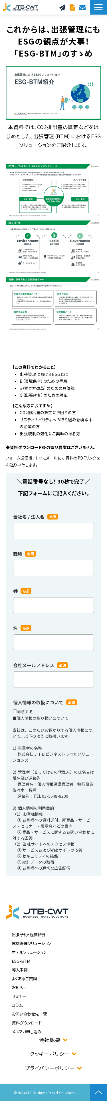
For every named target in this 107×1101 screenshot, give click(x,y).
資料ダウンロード (73, 7)
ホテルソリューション (29, 952)
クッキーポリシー (49, 1053)
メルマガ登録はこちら (63, 7)
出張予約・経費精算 (29, 934)
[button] (98, 7)
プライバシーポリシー (49, 1068)
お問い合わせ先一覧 (29, 1014)
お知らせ (19, 987)
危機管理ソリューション (31, 943)
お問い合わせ (83, 7)
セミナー (19, 996)
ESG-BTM (21, 961)
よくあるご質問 (24, 978)
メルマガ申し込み (26, 1031)
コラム (17, 1005)
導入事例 (20, 969)
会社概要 (49, 1039)
